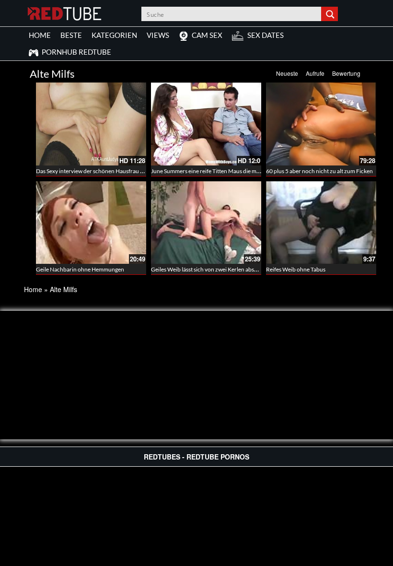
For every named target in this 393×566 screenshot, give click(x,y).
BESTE (71, 35)
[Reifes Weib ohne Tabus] (321, 222)
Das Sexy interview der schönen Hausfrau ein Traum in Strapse (113, 171)
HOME (40, 35)
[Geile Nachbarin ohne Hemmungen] (91, 222)
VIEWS (158, 35)
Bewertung (346, 73)
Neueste (287, 73)
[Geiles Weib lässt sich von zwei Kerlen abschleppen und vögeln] (206, 222)
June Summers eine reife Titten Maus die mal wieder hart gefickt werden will (244, 171)
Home (33, 289)
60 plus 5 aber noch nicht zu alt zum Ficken (319, 171)
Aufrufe (315, 73)
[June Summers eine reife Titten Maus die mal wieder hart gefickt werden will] (206, 124)
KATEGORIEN (114, 35)
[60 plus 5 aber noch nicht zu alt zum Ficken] (321, 124)
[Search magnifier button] (331, 14)
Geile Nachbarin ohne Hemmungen (80, 269)
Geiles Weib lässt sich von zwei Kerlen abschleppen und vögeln (228, 269)
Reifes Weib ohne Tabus (295, 269)
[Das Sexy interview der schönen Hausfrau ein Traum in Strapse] (91, 124)
